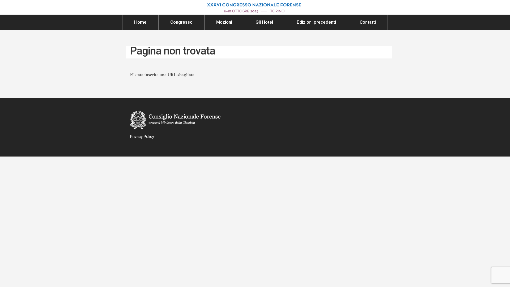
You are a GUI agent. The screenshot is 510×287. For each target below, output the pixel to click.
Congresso (181, 22)
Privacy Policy (142, 136)
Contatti (368, 22)
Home (140, 22)
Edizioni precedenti (316, 22)
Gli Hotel (264, 22)
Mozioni (224, 22)
